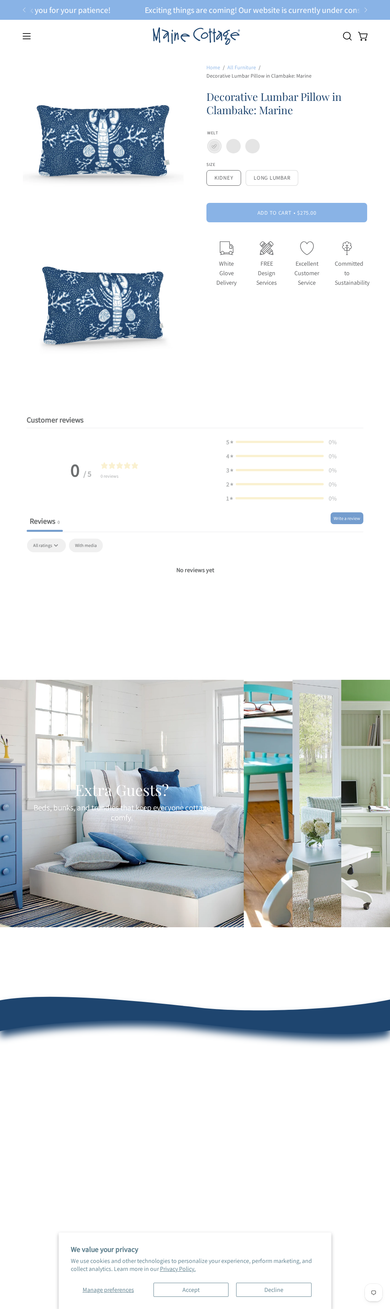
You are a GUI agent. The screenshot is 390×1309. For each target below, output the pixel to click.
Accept (191, 1290)
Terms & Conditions (48, 1133)
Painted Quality (186, 1060)
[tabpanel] (195, 595)
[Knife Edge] (214, 146)
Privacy (176, 1132)
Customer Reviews (46, 1083)
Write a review (347, 518)
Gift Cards (107, 1154)
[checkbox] (86, 545)
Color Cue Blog (185, 1107)
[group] (195, 10)
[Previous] (24, 9)
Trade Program (257, 1072)
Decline (273, 1290)
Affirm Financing (115, 1142)
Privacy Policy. (178, 1269)
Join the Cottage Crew (122, 1129)
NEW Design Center (119, 1060)
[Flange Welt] (252, 146)
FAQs (29, 1108)
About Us (34, 1070)
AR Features (182, 1095)
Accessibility (182, 1145)
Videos (175, 1120)
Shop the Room (114, 1095)
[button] (346, 36)
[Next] (365, 9)
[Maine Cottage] (195, 36)
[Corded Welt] (233, 146)
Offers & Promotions (49, 1095)
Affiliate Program (259, 1098)
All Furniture (241, 67)
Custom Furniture (260, 1085)
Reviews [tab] (45, 521)
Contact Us (36, 1146)
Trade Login (253, 1060)
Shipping (34, 1120)
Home (213, 67)
